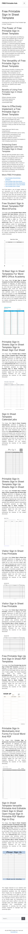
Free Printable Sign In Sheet (12, 186)
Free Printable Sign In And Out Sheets (15, 184)
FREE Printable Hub (9, 3)
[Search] (23, 918)
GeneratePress (14, 932)
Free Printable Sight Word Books (13, 181)
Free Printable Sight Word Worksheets (15, 183)
